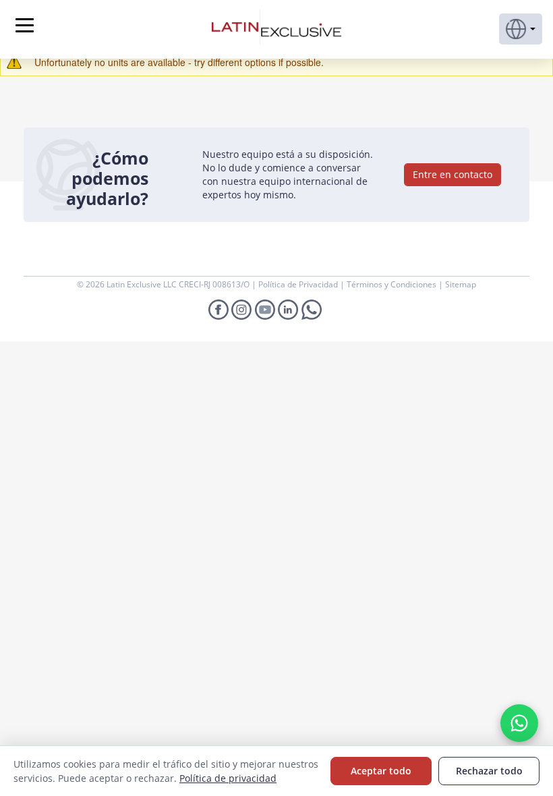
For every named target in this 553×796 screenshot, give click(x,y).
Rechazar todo (489, 770)
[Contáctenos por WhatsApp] (519, 723)
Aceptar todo (381, 770)
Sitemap (460, 284)
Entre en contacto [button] (452, 174)
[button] (520, 29)
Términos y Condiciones (392, 284)
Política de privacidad (227, 778)
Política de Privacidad (299, 284)
